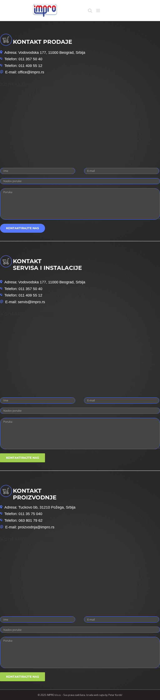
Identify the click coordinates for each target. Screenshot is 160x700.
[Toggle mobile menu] (98, 10)
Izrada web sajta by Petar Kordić (104, 695)
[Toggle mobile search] (90, 10)
